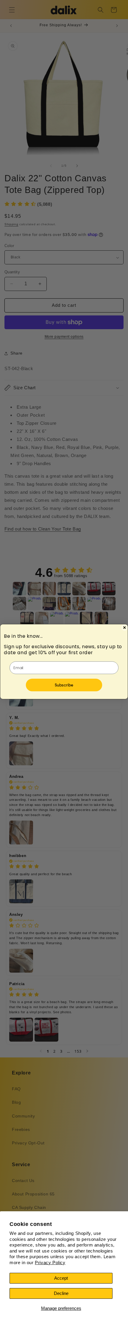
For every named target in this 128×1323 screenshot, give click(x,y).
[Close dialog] (124, 627)
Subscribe (64, 685)
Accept (61, 1278)
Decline (61, 1293)
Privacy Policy (50, 1262)
